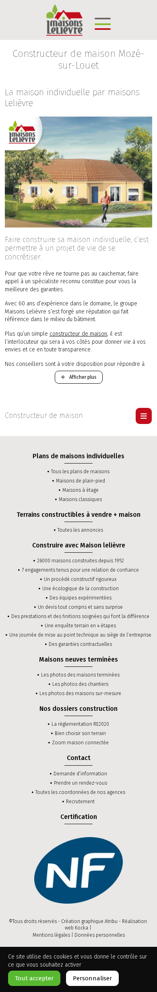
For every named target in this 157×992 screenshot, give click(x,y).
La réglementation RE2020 (80, 724)
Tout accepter (34, 978)
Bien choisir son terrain (80, 733)
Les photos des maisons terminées (80, 675)
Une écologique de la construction (80, 588)
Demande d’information (80, 774)
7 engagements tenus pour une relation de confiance (80, 570)
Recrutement (80, 801)
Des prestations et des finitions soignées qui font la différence (80, 616)
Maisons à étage (80, 490)
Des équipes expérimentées (81, 598)
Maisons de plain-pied (80, 481)
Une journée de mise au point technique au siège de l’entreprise (80, 635)
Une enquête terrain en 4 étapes (80, 626)
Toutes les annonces (80, 530)
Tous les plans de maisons (80, 471)
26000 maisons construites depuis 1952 (80, 561)
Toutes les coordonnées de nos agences (80, 792)
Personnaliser (92, 978)
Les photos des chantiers (80, 684)
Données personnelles (99, 935)
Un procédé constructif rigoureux (80, 579)
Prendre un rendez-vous (80, 783)
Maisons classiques (80, 499)
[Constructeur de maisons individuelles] (64, 19)
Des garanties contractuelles (80, 644)
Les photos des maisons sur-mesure (80, 693)
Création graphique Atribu (89, 921)
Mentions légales (51, 935)
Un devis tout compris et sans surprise (80, 607)
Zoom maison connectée (80, 743)
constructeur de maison (78, 333)
